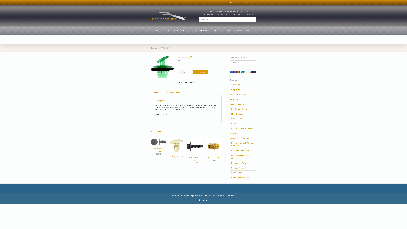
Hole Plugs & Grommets (240, 109)
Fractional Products (238, 104)
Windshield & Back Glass (240, 178)
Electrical (234, 99)
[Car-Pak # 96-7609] (159, 139)
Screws (234, 133)
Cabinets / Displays (238, 94)
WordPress (216, 196)
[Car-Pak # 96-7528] (177, 139)
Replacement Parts (238, 163)
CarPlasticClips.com (176, 196)
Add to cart (200, 72)
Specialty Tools (237, 168)
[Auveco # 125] (213, 139)
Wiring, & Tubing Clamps (240, 138)
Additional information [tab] (174, 93)
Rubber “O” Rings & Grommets (242, 129)
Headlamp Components (240, 151)
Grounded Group (232, 196)
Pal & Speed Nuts (238, 119)
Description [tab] (157, 93)
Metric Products (237, 114)
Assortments (236, 85)
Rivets (233, 124)
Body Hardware (237, 90)
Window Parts (236, 173)
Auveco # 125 (213, 158)
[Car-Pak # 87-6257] (195, 139)
